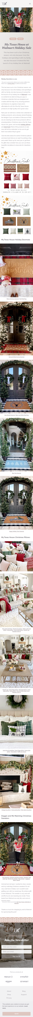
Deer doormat (5, 877)
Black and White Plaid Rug (22, 415)
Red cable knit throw (7, 628)
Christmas (13, 38)
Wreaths (26, 877)
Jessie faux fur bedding (8, 750)
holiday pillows (25, 124)
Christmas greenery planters (16, 877)
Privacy (9, 998)
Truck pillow (14, 751)
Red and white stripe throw (23, 691)
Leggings (27, 878)
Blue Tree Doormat (16, 473)
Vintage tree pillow (6, 810)
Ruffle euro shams (22, 751)
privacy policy (11, 83)
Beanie (18, 880)
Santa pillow (10, 630)
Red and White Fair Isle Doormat (16, 357)
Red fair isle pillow (17, 628)
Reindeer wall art (16, 631)
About (9, 991)
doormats (7, 127)
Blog (24, 991)
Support (24, 994)
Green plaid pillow (18, 630)
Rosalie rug (26, 630)
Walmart (20, 38)
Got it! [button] (16, 1013)
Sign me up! (16, 956)
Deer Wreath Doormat (9, 415)
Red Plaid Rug (23, 299)
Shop (9, 994)
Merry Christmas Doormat (13, 299)
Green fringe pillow (13, 689)
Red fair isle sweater (13, 878)
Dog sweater (21, 878)
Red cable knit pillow (26, 810)
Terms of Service (18, 961)
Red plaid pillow (23, 689)
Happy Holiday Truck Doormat (16, 531)
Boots (14, 880)
